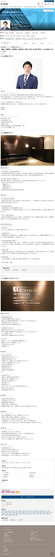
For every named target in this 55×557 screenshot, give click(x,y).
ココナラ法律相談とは (9, 532)
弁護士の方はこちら (49, 1)
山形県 (33, 511)
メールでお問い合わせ (28, 497)
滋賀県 (47, 512)
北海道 (16, 511)
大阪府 (37, 512)
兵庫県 (40, 512)
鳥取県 (17, 513)
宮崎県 (6, 515)
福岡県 (38, 513)
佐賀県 (41, 513)
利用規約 (32, 533)
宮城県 (26, 511)
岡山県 (10, 513)
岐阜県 (13, 511)
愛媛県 (27, 513)
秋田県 (30, 511)
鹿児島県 (10, 515)
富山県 (30, 512)
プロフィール (5, 43)
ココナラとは (7, 537)
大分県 (2, 515)
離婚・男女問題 (10, 33)
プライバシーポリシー (35, 535)
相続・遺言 (19, 33)
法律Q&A (6, 533)
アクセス (50, 43)
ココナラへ (4, 1)
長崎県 (45, 513)
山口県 (14, 513)
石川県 (26, 512)
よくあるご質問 (7, 539)
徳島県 (34, 513)
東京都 (40, 511)
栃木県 (9, 512)
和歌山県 (3, 513)
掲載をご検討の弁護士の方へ (36, 539)
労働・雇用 (35, 33)
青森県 (20, 511)
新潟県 (16, 512)
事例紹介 (33, 43)
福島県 (37, 511)
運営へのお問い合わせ (9, 541)
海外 (17, 515)
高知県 (31, 513)
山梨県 (23, 512)
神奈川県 (44, 511)
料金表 (42, 43)
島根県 (20, 513)
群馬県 (13, 512)
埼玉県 (2, 512)
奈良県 (51, 512)
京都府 (44, 512)
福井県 (33, 512)
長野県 (20, 512)
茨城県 (6, 512)
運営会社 (6, 548)
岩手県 (23, 511)
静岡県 (9, 511)
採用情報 (6, 550)
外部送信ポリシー (34, 537)
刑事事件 (43, 33)
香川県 (24, 513)
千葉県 (48, 511)
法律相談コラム (7, 535)
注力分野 (25, 43)
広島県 (7, 513)
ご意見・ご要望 (33, 532)
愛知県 (6, 511)
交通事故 (27, 33)
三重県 (2, 511)
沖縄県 (14, 515)
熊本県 (48, 513)
